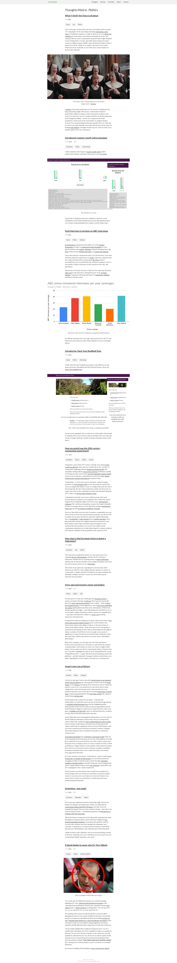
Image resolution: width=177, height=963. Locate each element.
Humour (68, 854)
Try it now (103, 154)
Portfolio (111, 2)
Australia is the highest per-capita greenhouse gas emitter (87, 920)
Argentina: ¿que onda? (75, 788)
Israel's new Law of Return (77, 666)
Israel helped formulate (73, 737)
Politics (80, 24)
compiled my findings (102, 275)
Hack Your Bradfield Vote (73, 369)
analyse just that (99, 519)
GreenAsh (52, 2)
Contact (126, 2)
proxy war (95, 615)
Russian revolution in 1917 (95, 469)
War (81, 593)
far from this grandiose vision (86, 493)
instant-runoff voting (93, 152)
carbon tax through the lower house (91, 903)
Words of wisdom (85, 854)
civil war (88, 601)
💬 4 (75, 141)
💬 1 (74, 792)
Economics (69, 459)
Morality (68, 675)
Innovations (69, 146)
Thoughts (94, 2)
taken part (68, 273)
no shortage (74, 519)
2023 (69, 19)
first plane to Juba (96, 694)
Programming (86, 146)
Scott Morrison (70, 245)
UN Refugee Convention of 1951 (94, 737)
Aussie (68, 24)
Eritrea (77, 685)
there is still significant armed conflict (98, 722)
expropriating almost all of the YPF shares (79, 807)
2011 (70, 849)
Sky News (95, 260)
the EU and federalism (79, 557)
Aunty (92, 258)
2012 (70, 545)
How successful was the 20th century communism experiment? (82, 449)
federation (91, 564)
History (77, 459)
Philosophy (78, 797)
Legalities (94, 961)
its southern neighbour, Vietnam (88, 509)
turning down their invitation (91, 247)
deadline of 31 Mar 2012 (78, 711)
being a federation (102, 559)
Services (103, 2)
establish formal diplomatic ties (77, 704)
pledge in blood (81, 908)
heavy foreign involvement (80, 603)
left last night (78, 696)
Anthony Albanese (85, 249)
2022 (70, 141)
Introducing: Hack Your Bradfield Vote (83, 351)
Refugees (83, 675)
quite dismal (74, 127)
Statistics (82, 240)
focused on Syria (100, 599)
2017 (70, 454)
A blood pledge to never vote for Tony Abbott (86, 845)
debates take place (85, 252)
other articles (84, 519)
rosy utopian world (80, 484)
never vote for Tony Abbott (100, 948)
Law (74, 24)
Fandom (93, 104)
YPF (98, 802)
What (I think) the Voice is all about (81, 15)
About (119, 2)
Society (91, 459)
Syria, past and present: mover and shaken (85, 585)
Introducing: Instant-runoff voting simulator (86, 138)
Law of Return (94, 765)
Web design (83, 360)
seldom (68, 109)
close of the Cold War (90, 472)
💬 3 (75, 588)
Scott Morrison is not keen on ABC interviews (86, 231)
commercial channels (101, 252)
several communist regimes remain (99, 474)
